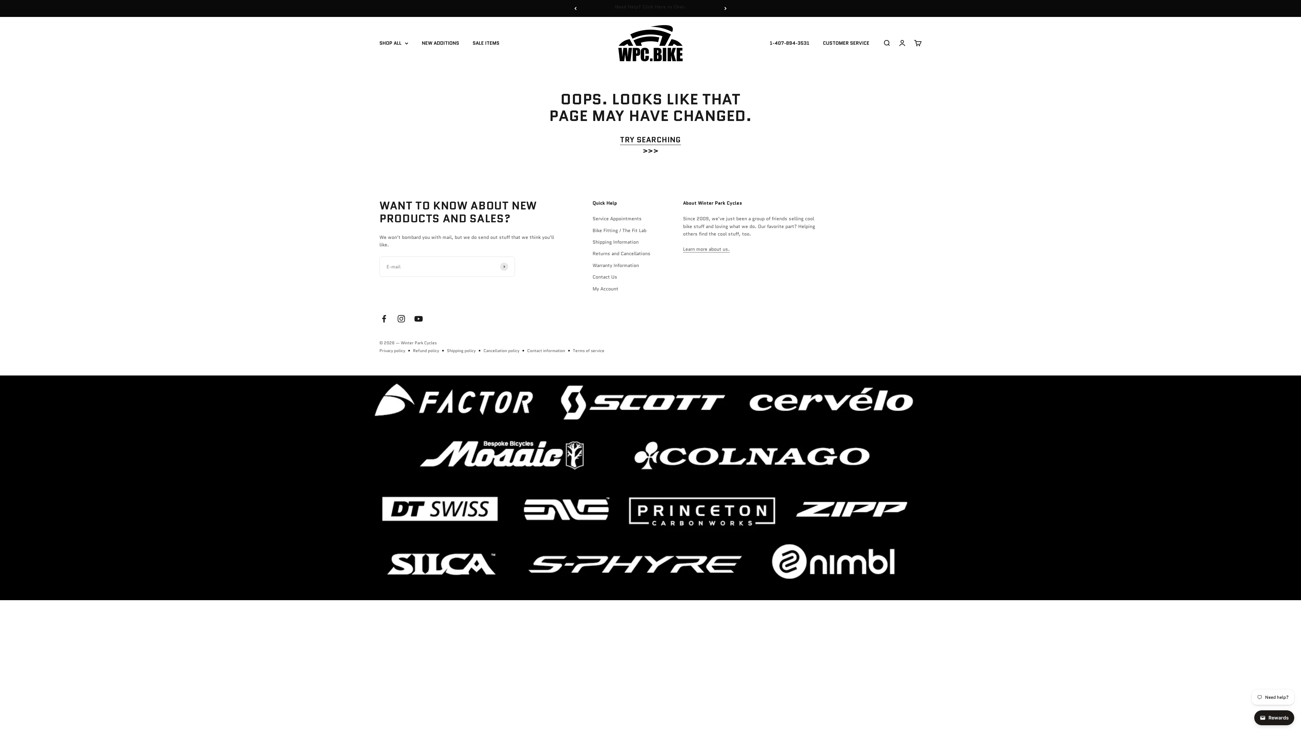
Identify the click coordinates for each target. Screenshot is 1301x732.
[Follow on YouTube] (418, 318)
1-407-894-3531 (789, 43)
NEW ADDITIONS (440, 43)
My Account (605, 288)
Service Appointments (617, 218)
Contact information (546, 350)
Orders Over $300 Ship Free (651, 8)
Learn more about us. (706, 249)
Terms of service (588, 350)
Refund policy (426, 350)
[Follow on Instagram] (401, 318)
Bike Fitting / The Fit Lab (619, 230)
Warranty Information (616, 265)
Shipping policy (461, 350)
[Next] (725, 8)
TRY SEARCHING (650, 140)
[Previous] (575, 8)
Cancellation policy (501, 350)
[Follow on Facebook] (384, 318)
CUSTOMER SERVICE (846, 43)
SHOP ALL (390, 43)
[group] (650, 487)
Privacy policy (392, 350)
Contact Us (605, 276)
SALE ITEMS (486, 43)
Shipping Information (616, 242)
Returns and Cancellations (621, 253)
